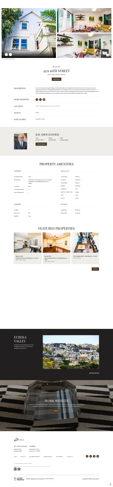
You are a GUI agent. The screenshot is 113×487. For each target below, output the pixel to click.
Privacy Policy (95, 479)
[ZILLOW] (97, 456)
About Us (23, 456)
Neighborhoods (48, 456)
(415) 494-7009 (52, 139)
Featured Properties (34, 456)
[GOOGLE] (94, 456)
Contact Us (70, 456)
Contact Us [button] (56, 410)
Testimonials (59, 456)
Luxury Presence (49, 478)
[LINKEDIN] (87, 456)
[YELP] (90, 456)
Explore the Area (94, 373)
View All (95, 269)
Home (15, 456)
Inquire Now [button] (56, 79)
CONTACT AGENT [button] (41, 144)
